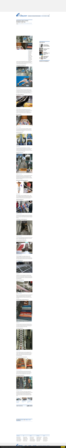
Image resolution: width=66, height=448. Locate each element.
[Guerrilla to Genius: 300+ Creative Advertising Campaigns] (18, 398)
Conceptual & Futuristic (39, 437)
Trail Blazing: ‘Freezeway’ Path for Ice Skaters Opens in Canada (46, 53)
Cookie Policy (48, 445)
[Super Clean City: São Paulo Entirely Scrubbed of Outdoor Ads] (29, 398)
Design (31, 23)
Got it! (63, 446)
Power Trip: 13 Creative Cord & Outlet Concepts (46, 49)
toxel (18, 273)
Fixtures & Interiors (32, 437)
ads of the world (19, 293)
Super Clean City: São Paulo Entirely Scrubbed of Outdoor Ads (29, 401)
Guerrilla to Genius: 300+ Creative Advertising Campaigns (18, 401)
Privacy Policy (44, 445)
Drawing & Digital (25, 437)
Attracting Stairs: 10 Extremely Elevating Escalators (24, 401)
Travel (44, 435)
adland (19, 146)
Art (23, 435)
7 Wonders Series (45, 437)
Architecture (18, 435)
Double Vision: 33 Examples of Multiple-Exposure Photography (46, 45)
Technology (38, 435)
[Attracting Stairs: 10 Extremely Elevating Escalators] (24, 398)
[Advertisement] (33, 6)
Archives (29, 445)
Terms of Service (40, 445)
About (26, 445)
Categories (34, 445)
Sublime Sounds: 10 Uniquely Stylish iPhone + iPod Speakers (46, 57)
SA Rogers (19, 23)
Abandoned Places (18, 437)
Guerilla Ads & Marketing (26, 23)
